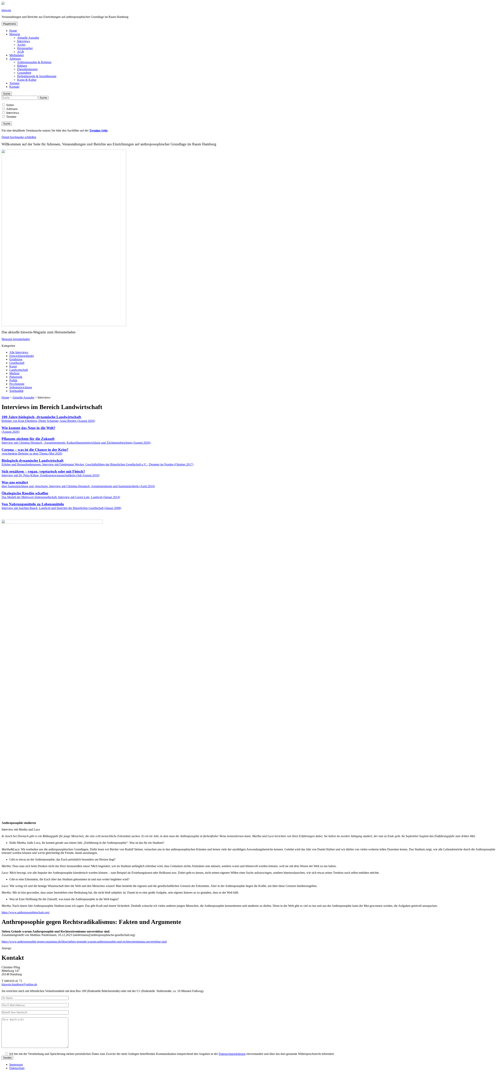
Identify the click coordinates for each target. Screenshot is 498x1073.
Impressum (16, 1064)
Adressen (15, 58)
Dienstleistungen (27, 69)
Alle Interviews (18, 352)
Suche (6, 93)
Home (13, 30)
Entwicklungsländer (21, 355)
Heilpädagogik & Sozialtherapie (36, 76)
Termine (14, 83)
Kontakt (14, 86)
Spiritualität (16, 390)
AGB (20, 51)
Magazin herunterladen (16, 339)
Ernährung (15, 359)
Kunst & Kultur (26, 79)
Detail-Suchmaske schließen (19, 137)
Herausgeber (25, 48)
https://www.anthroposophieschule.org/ (26, 912)
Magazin (14, 34)
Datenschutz (17, 1068)
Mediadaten (16, 55)
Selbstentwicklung (20, 387)
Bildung (22, 65)
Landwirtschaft (18, 369)
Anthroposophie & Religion (34, 62)
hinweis (6, 10)
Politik (13, 380)
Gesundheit (24, 72)
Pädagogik (15, 376)
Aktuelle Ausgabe (28, 37)
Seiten (9, 105)
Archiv (21, 44)
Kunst (13, 366)
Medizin (14, 373)
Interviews (23, 41)
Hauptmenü (9, 23)
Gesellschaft (16, 362)
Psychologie (16, 383)
